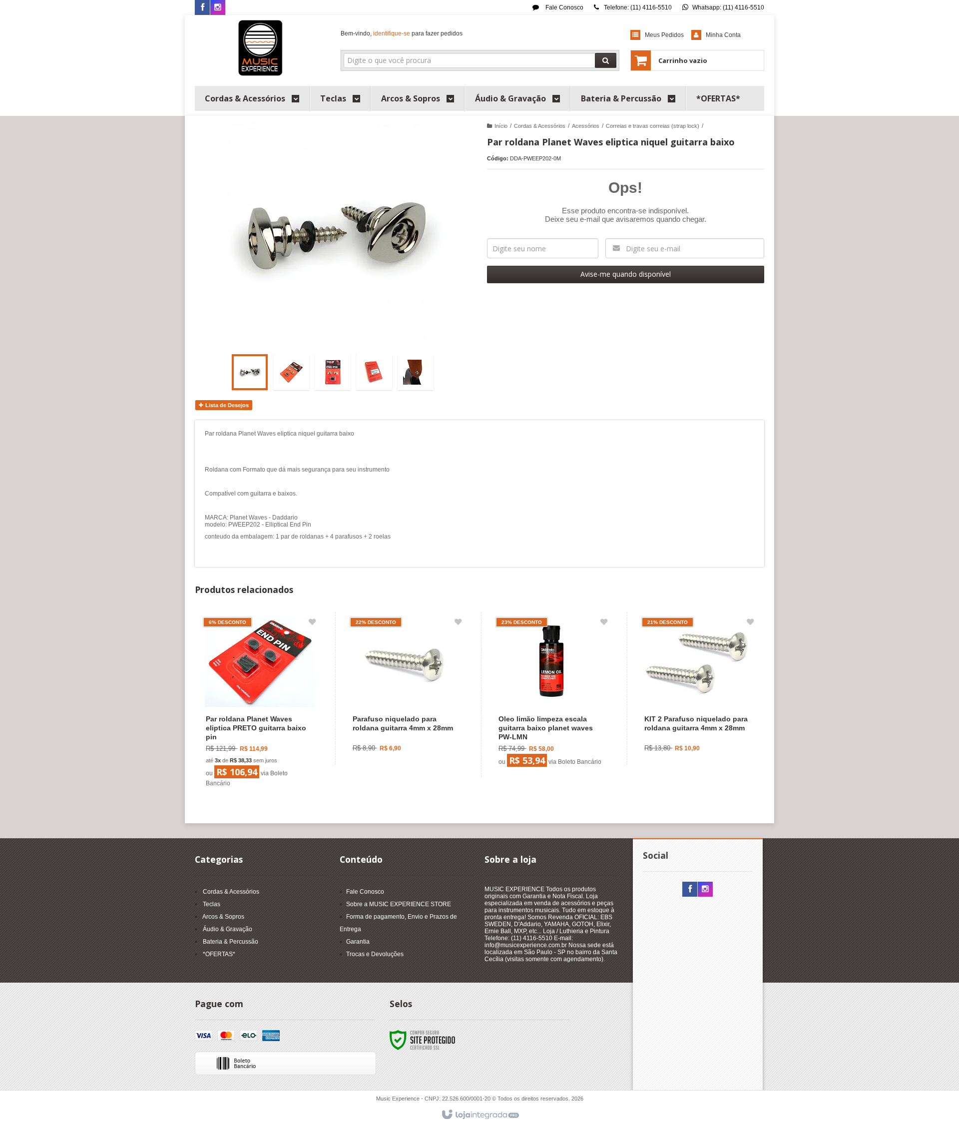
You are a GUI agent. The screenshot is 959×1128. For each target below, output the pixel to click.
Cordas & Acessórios (539, 126)
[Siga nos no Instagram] (217, 7)
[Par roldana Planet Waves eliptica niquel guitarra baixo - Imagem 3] (333, 372)
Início (500, 126)
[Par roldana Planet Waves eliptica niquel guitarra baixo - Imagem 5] (416, 372)
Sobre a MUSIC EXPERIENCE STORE (398, 904)
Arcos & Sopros (223, 916)
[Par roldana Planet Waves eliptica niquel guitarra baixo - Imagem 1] (250, 372)
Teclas (211, 904)
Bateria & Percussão (230, 941)
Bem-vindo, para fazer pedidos (402, 33)
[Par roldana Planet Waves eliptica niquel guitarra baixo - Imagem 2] (291, 372)
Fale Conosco (563, 7)
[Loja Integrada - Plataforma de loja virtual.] (479, 1115)
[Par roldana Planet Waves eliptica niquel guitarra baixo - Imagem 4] (374, 372)
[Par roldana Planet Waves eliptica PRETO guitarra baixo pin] (259, 705)
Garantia (358, 941)
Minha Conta (723, 34)
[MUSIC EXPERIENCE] (260, 48)
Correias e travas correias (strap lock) (652, 126)
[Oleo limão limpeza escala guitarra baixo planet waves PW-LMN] (551, 694)
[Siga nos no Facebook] (202, 7)
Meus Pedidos (664, 34)
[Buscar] (605, 60)
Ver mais (265, 748)
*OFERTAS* (219, 954)
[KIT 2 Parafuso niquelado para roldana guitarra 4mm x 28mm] (697, 688)
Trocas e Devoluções (375, 954)
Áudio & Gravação (227, 929)
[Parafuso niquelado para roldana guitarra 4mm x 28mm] (406, 688)
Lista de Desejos (226, 405)
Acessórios (585, 126)
